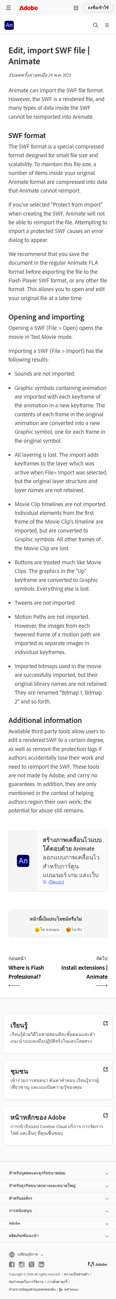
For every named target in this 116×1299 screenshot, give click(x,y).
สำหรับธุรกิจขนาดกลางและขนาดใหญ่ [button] (42, 1185)
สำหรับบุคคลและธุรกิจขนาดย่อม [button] (37, 1173)
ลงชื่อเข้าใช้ (98, 7)
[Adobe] (28, 7)
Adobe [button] (14, 1223)
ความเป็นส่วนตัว (76, 1274)
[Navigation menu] (8, 7)
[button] (76, 7)
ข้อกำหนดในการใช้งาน (26, 1282)
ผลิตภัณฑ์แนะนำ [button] (24, 1235)
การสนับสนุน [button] (20, 1210)
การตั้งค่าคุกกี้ (57, 1282)
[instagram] (21, 1264)
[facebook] (12, 1264)
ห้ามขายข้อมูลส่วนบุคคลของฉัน (32, 1289)
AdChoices (71, 1289)
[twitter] (31, 1264)
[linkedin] (41, 1264)
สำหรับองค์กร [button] (20, 1198)
